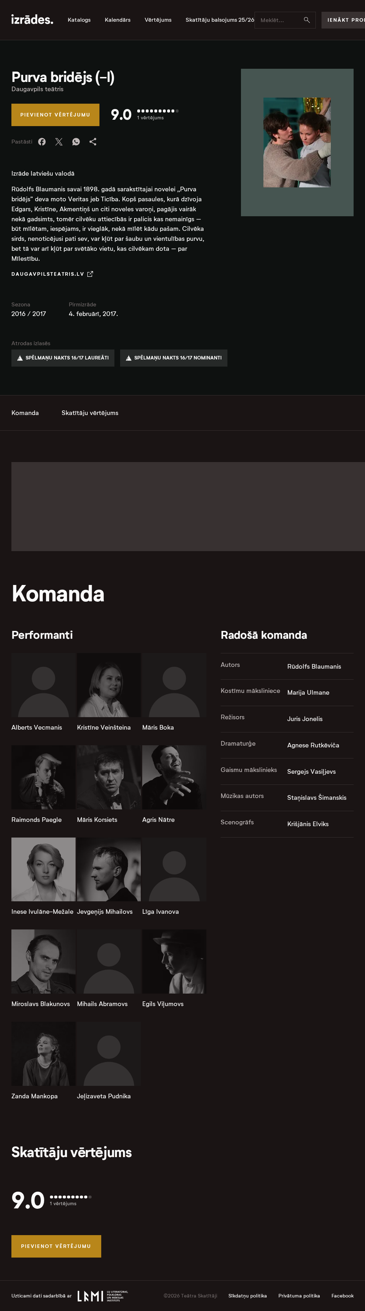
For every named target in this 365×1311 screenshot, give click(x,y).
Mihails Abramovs (102, 1004)
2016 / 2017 (28, 314)
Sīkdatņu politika (247, 1296)
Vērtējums (158, 20)
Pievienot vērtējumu (55, 115)
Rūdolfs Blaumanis (314, 666)
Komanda (25, 413)
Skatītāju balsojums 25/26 (220, 20)
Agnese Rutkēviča (313, 745)
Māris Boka (158, 727)
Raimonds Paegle (36, 820)
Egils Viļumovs (163, 1004)
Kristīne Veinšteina (104, 727)
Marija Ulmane (308, 692)
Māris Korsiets (97, 820)
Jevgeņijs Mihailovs (105, 912)
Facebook (342, 1296)
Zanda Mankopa (34, 1096)
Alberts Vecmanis (36, 727)
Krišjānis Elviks (308, 824)
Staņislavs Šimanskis (316, 798)
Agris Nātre (158, 820)
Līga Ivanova (160, 912)
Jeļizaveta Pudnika (104, 1096)
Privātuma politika (299, 1296)
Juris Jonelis (305, 719)
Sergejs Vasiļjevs (311, 772)
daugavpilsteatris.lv (47, 274)
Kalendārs (117, 20)
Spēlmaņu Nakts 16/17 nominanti (178, 357)
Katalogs (79, 20)
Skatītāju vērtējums (90, 413)
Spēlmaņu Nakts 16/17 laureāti (67, 357)
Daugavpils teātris (37, 89)
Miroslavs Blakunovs (40, 1004)
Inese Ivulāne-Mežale (42, 912)
